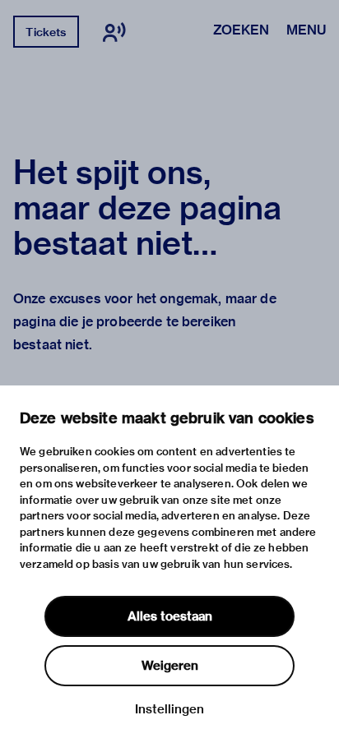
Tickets (46, 32)
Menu (306, 31)
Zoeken (241, 31)
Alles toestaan (170, 616)
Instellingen (169, 709)
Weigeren (170, 665)
